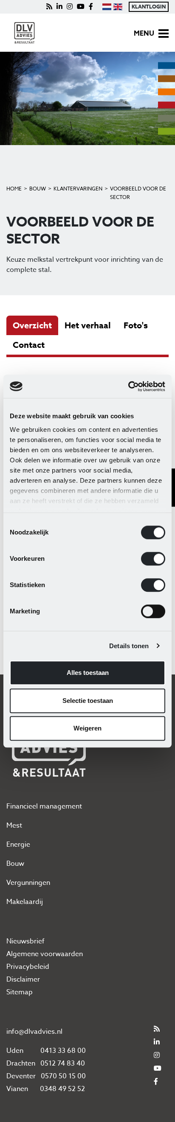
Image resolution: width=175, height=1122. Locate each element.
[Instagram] (70, 7)
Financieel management (44, 806)
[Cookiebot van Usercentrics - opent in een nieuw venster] (128, 386)
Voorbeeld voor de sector (138, 193)
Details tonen (129, 645)
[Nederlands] (106, 7)
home (14, 188)
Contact (29, 344)
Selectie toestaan (87, 700)
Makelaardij (24, 902)
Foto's (136, 325)
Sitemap (19, 992)
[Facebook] (91, 7)
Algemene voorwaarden (44, 954)
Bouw (37, 188)
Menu (144, 33)
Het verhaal (88, 325)
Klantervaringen (78, 188)
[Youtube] (81, 7)
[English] (117, 7)
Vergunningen (28, 883)
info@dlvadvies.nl (34, 1032)
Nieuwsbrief (25, 941)
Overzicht (32, 325)
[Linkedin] (59, 7)
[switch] (153, 558)
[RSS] (49, 7)
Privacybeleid (27, 967)
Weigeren (87, 728)
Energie (18, 844)
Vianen (17, 1089)
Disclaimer (23, 979)
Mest (14, 825)
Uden (14, 1051)
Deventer (21, 1076)
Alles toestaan (88, 672)
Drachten (20, 1063)
